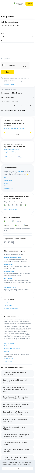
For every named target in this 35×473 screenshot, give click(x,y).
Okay (17, 468)
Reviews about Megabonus (12, 348)
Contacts (6, 346)
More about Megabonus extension (14, 128)
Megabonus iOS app (10, 152)
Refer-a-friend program (11, 209)
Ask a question (18, 171)
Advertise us (7, 303)
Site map (6, 351)
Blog (5, 185)
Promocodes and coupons (12, 257)
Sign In (29, 4)
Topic (2, 33)
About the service (9, 343)
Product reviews (9, 271)
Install (18, 134)
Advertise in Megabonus (11, 308)
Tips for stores (8, 305)
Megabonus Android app (11, 149)
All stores (6, 183)
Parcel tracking (8, 264)
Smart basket (8, 278)
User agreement (8, 358)
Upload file (7, 58)
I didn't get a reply (9, 84)
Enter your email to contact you (10, 25)
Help (5, 178)
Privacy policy (8, 361)
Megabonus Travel (10, 287)
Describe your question (8, 41)
